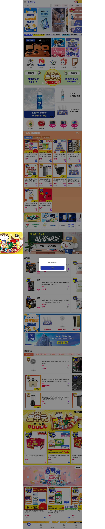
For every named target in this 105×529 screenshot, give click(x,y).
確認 (52, 268)
